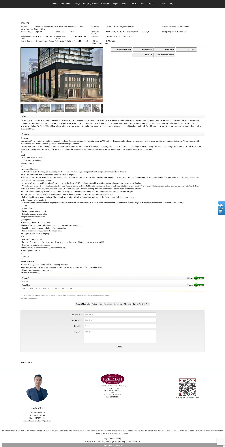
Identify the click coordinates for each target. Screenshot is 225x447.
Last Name (75, 320)
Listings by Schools (90, 4)
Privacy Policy (115, 439)
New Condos (65, 4)
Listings (77, 4)
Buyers (115, 4)
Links (142, 4)
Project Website (40, 29)
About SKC (151, 4)
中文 (171, 4)
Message (77, 332)
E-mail (76, 326)
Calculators (105, 4)
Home (54, 4)
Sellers (124, 4)
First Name (74, 315)
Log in (106, 439)
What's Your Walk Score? (29, 272)
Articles (133, 4)
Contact (162, 4)
